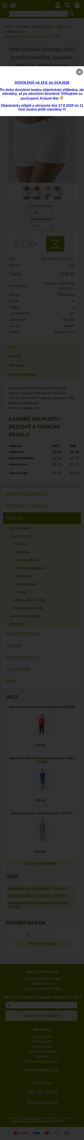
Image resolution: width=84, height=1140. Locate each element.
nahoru (77, 1133)
